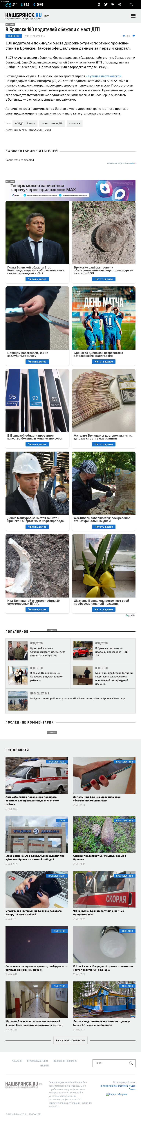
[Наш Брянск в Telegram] (119, 4)
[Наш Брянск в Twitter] (106, 4)
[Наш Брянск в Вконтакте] (112, 4)
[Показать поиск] (131, 4)
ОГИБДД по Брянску (25, 123)
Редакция (17, 1060)
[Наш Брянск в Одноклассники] (99, 4)
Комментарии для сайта (121, 163)
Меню (133, 16)
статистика (74, 123)
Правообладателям (37, 1060)
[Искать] (131, 1063)
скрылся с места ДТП (52, 123)
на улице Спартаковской (103, 76)
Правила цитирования (65, 1060)
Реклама (44, 1065)
